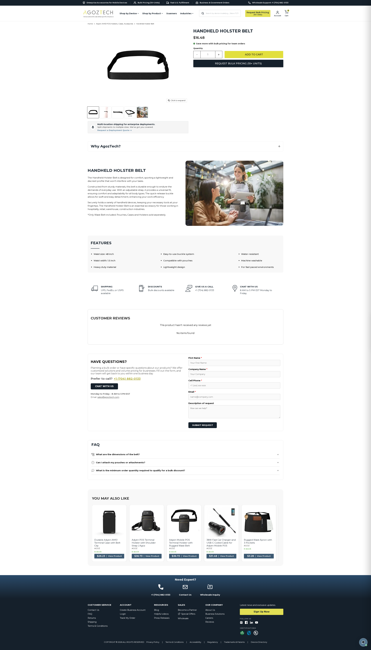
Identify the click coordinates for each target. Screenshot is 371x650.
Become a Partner (187, 610)
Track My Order (127, 618)
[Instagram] (241, 622)
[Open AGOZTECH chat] (363, 642)
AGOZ (97, 548)
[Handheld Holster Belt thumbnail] (93, 112)
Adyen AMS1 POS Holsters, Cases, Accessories (114, 24)
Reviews (209, 622)
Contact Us (93, 610)
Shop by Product (151, 13)
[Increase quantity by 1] (218, 54)
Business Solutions (214, 614)
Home (90, 24)
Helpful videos (161, 614)
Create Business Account (133, 610)
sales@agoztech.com (108, 397)
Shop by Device (128, 13)
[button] (185, 146)
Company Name (197, 369)
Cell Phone (195, 380)
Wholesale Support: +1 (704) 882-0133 (270, 3)
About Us (210, 610)
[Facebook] (246, 622)
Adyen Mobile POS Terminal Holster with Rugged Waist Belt (181, 542)
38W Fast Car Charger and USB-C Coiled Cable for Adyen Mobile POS (221, 542)
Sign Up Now (262, 611)
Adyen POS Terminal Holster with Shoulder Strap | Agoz (144, 542)
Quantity (198, 48)
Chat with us (104, 386)
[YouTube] (256, 622)
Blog (156, 610)
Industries (185, 13)
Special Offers (188, 614)
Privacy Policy (152, 642)
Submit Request (202, 425)
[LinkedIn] (251, 622)
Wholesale (183, 618)
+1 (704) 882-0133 (127, 378)
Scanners (171, 13)
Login (123, 614)
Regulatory (212, 642)
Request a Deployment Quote (114, 130)
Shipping (92, 622)
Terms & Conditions (98, 626)
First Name (195, 358)
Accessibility (195, 642)
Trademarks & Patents (234, 642)
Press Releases (161, 618)
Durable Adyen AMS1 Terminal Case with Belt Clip (107, 542)
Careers (209, 618)
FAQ (90, 614)
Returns (92, 618)
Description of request (201, 403)
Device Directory (259, 642)
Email (192, 392)
